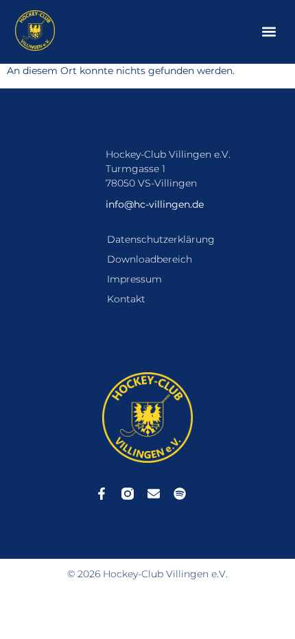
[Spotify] (180, 493)
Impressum (134, 279)
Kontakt (126, 299)
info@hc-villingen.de (155, 204)
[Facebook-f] (101, 493)
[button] (269, 32)
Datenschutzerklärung (161, 239)
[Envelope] (154, 493)
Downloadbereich (149, 259)
